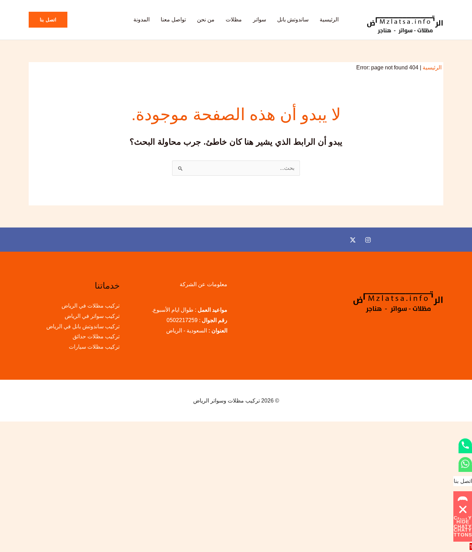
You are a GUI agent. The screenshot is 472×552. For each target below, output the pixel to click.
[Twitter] (353, 240)
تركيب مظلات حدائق (96, 336)
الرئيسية (329, 19)
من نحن (206, 19)
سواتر (259, 19)
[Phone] (465, 449)
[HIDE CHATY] (462, 509)
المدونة (141, 19)
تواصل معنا (173, 19)
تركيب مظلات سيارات (94, 347)
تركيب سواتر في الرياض (92, 316)
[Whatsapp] (465, 468)
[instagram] (368, 240)
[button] (48, 20)
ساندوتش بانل (293, 19)
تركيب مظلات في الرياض (91, 306)
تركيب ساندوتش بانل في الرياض (83, 326)
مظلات (234, 19)
